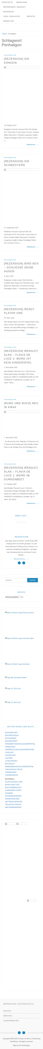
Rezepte (31, 16)
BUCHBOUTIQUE (12, 735)
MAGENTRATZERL (12, 799)
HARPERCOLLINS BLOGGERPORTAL (19, 749)
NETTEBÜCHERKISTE (13, 802)
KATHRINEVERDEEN (13, 796)
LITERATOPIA (10, 755)
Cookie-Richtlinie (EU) (11, 1020)
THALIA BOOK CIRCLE (13, 769)
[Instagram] (19, 1032)
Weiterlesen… (33, 144)
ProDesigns (26, 1045)
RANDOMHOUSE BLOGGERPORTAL (19, 766)
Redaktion (8, 21)
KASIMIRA (9, 793)
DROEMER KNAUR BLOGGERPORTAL (20, 744)
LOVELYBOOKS (11, 761)
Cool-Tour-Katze (11, 16)
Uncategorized (10, 55)
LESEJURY (9, 752)
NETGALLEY (10, 764)
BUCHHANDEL (11, 738)
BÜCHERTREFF (11, 741)
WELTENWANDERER (13, 807)
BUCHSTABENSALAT (13, 787)
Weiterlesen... (21, 559)
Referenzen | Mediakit (14, 7)
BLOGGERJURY (11, 732)
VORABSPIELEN (11, 775)
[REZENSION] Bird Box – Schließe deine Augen (21, 267)
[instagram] (19, 562)
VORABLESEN (10, 772)
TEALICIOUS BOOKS (13, 804)
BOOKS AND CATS (12, 785)
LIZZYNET (9, 758)
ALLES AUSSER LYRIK (13, 782)
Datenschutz (7, 1016)
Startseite (7, 2)
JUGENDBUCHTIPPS (13, 790)
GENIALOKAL (10, 747)
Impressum (21, 2)
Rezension (8, 11)
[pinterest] (23, 562)
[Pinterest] (23, 1032)
